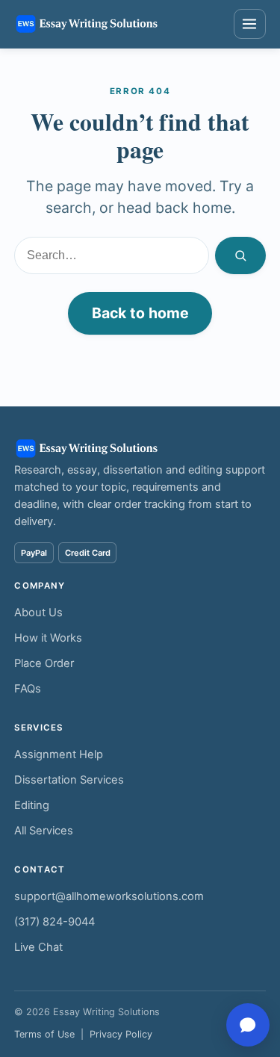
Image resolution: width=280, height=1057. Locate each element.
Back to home (140, 313)
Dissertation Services (69, 780)
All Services (43, 830)
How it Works (48, 638)
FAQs (27, 688)
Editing (31, 805)
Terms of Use (44, 1034)
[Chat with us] (248, 1025)
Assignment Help (58, 754)
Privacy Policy (121, 1034)
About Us (38, 612)
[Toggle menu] (250, 24)
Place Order (44, 663)
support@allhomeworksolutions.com (109, 896)
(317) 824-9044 (54, 922)
